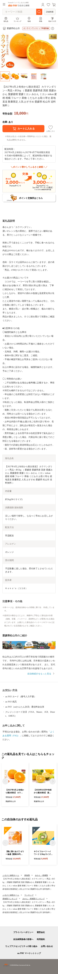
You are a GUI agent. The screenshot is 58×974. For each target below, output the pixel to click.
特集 (40, 21)
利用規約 (41, 939)
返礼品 (6, 21)
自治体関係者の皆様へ (23, 939)
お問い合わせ (47, 946)
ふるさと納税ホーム (10, 875)
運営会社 (41, 932)
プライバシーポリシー (23, 932)
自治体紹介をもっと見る (39, 674)
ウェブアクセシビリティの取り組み (21, 946)
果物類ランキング (9, 899)
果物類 (27, 875)
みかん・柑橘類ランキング (33, 899)
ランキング (17, 21)
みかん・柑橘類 (41, 875)
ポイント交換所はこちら (31, 198)
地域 (29, 21)
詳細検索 (50, 12)
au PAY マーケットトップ (29, 953)
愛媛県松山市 (13, 28)
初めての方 (52, 21)
